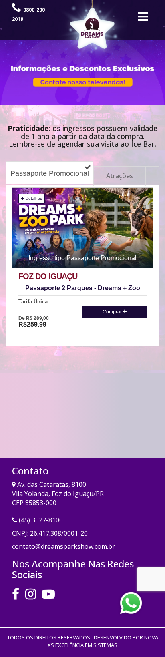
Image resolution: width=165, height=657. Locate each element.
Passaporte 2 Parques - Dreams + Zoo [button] (82, 288)
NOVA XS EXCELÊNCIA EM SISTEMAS (103, 641)
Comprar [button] (113, 312)
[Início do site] (145, 18)
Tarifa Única (33, 302)
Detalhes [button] (33, 198)
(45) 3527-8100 (41, 520)
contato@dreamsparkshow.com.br (63, 546)
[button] (82, 228)
